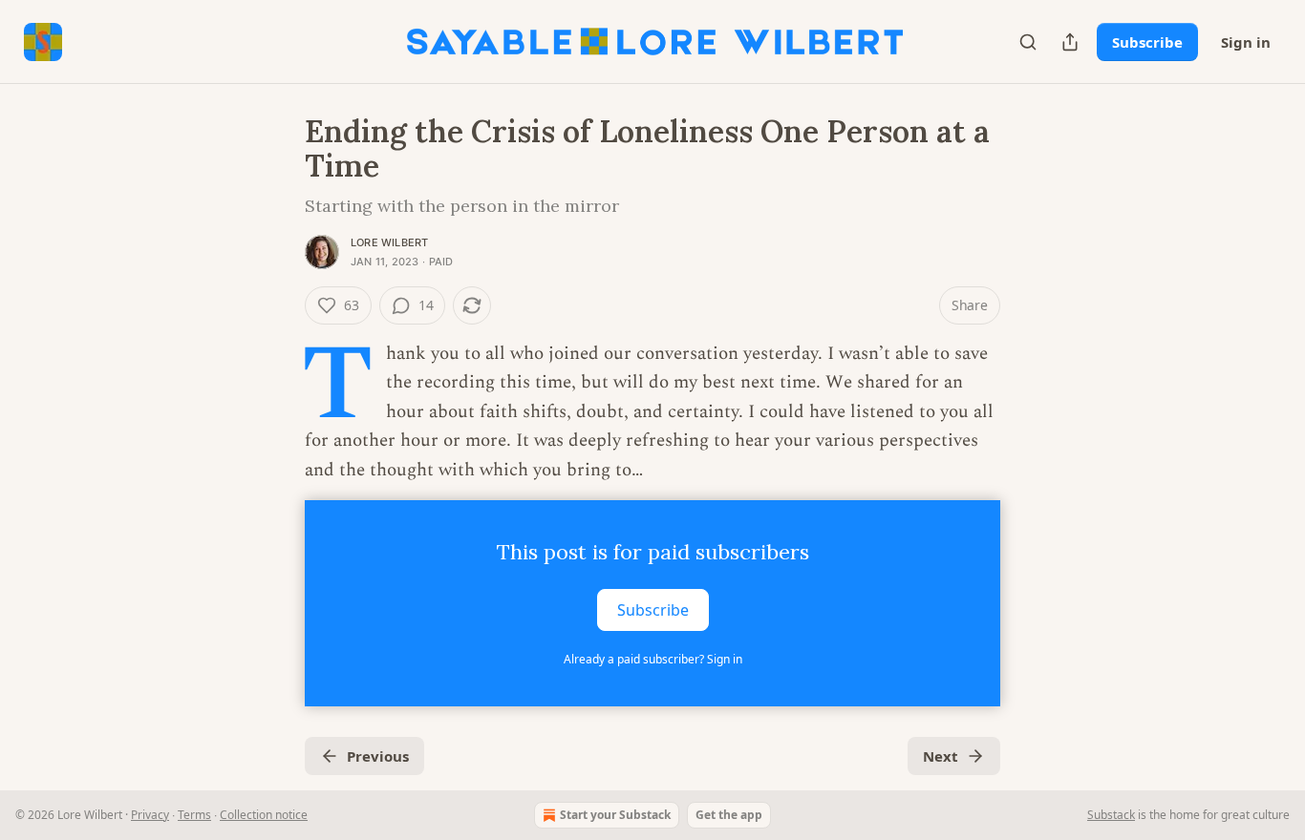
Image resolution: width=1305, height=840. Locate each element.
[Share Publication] (1070, 42)
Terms (194, 815)
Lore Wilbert (389, 242)
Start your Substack (615, 815)
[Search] (1028, 42)
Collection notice (264, 815)
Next (940, 756)
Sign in (1246, 42)
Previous (378, 756)
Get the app (728, 815)
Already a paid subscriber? (653, 659)
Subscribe (1147, 42)
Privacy (150, 815)
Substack (1111, 815)
